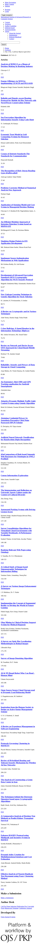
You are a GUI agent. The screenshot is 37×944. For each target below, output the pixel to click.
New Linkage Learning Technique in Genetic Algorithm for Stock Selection (16, 295)
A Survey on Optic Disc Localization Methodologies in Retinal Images (16, 642)
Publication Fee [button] (22, 906)
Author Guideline (10, 26)
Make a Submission (7, 898)
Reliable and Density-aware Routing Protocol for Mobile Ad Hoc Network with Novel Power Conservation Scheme (18, 100)
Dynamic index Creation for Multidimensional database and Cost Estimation (16, 856)
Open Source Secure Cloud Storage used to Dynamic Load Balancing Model (18, 691)
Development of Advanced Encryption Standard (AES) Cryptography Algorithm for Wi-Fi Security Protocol (17, 277)
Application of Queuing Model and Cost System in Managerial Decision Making (18, 206)
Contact (11, 39)
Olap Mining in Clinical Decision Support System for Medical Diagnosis (18, 623)
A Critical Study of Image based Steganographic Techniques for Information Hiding (14, 569)
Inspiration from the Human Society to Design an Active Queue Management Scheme (17, 709)
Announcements (10, 30)
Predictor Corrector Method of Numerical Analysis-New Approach (18, 189)
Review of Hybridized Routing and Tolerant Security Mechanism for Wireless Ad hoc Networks (18, 762)
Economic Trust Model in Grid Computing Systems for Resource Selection (15, 136)
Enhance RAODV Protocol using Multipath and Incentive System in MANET (15, 837)
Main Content (9, 4)
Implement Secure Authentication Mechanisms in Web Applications (15, 259)
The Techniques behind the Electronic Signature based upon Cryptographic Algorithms (16, 799)
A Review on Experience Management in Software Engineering (18, 727)
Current (7, 22)
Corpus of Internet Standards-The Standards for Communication (15, 155)
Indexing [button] (13, 906)
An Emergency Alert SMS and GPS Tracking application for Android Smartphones (16, 384)
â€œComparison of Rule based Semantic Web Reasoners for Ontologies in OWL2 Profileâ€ (18, 456)
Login (7, 11)
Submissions (13, 35)
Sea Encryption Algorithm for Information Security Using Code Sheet (17, 118)
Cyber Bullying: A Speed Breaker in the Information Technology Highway (17, 329)
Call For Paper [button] (5, 906)
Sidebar (7, 6)
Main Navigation (10, 2)
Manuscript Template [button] (11, 908)
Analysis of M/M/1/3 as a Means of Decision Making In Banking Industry (17, 65)
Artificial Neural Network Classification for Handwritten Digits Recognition (17, 438)
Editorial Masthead (15, 37)
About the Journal (15, 33)
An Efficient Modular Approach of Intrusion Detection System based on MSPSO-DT (16, 224)
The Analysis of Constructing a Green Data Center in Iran (16, 781)
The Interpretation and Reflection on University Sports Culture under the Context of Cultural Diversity (16, 492)
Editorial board (10, 28)
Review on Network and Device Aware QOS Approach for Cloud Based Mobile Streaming (18, 347)
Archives (8, 24)
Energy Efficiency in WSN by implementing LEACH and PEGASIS (17, 82)
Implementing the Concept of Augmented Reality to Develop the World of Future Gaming (18, 605)
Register (7, 9)
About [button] (7, 31)
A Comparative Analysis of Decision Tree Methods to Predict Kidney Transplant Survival (18, 818)
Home (7, 48)
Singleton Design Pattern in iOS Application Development (14, 242)
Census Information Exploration (14, 475)
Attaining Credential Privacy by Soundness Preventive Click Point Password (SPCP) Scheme (15, 420)
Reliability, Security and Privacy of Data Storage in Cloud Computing (18, 366)
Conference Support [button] (25, 908)
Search (4, 44)
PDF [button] (2, 77)
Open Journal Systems (8, 917)
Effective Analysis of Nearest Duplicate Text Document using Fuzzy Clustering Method (17, 876)
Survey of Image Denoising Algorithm (17, 658)
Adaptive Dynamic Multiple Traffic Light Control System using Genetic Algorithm (18, 402)
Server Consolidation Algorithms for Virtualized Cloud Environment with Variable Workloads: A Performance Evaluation (16, 531)
